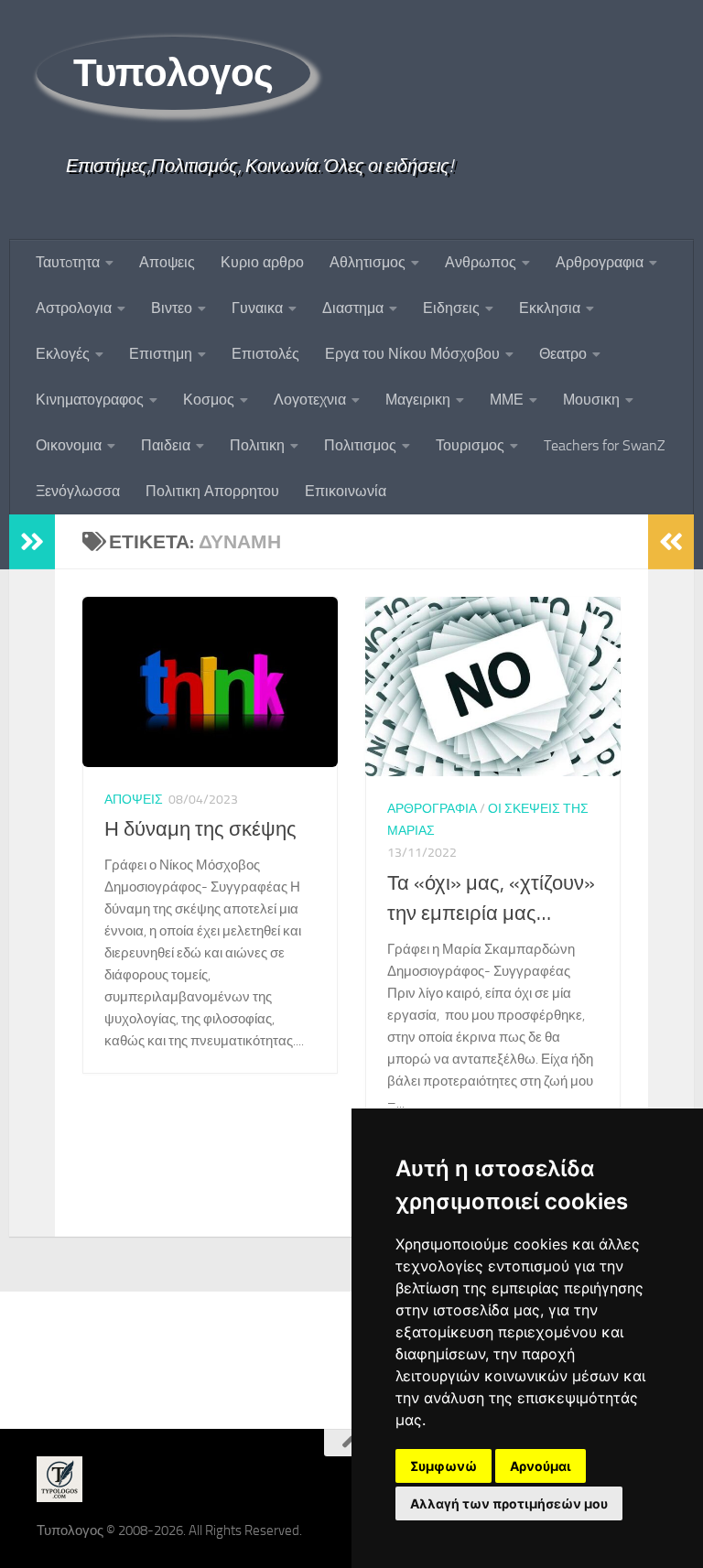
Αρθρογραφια (600, 262)
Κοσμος (208, 399)
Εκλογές (63, 353)
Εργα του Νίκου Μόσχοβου (412, 353)
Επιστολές (265, 353)
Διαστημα (353, 308)
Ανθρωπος (480, 262)
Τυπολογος (173, 73)
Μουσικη (591, 399)
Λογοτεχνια (310, 399)
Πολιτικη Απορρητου (212, 491)
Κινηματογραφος (90, 399)
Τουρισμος (470, 445)
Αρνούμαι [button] (540, 1466)
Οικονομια (69, 445)
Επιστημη (160, 353)
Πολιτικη (257, 445)
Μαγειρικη (417, 399)
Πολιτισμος (360, 445)
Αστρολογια (74, 308)
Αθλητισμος (368, 262)
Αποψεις (167, 262)
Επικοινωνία (345, 491)
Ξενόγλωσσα (78, 491)
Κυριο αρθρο (262, 262)
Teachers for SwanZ (604, 445)
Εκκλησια (549, 308)
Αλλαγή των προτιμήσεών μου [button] (509, 1503)
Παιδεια (165, 445)
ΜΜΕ (507, 399)
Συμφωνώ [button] (443, 1466)
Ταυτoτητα (68, 262)
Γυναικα (257, 308)
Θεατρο (563, 353)
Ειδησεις (451, 308)
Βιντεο (171, 308)
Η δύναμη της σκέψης (200, 829)
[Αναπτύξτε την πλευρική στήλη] (32, 541)
